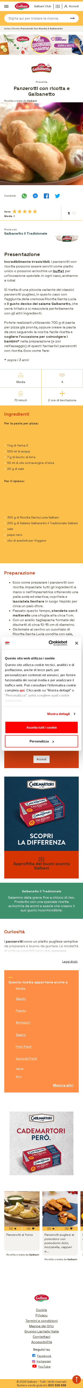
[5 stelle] (34, 211)
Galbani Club (42, 6)
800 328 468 (57, 1385)
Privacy (41, 1315)
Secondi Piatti (26, 1059)
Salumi (21, 999)
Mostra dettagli (58, 714)
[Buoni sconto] (59, 6)
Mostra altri (63, 1085)
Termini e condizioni (41, 1321)
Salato (21, 1035)
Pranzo (21, 1011)
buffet (58, 271)
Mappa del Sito (41, 1326)
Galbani (8, 28)
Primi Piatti (24, 1047)
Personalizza (39, 741)
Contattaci (41, 1337)
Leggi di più (69, 961)
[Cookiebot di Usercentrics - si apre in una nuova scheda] (50, 643)
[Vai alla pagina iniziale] (41, 1299)
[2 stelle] (19, 211)
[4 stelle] (29, 211)
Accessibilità (41, 1342)
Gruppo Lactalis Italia (41, 1331)
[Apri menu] (6, 6)
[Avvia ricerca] (70, 18)
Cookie (41, 1310)
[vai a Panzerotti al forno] (22, 1208)
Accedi (41, 759)
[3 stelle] (24, 211)
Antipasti (23, 1023)
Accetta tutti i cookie (41, 727)
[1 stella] (14, 211)
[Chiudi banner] (76, 643)
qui (22, 690)
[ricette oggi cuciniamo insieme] (41, 44)
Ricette (16, 28)
